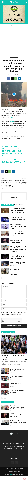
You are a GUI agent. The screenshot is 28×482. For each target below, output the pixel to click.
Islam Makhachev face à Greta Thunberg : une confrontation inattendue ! (17, 240)
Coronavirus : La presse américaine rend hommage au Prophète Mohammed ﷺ (17, 407)
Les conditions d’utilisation (13, 470)
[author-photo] (14, 195)
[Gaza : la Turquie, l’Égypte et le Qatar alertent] (5, 392)
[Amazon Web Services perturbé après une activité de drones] (5, 219)
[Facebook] (8, 78)
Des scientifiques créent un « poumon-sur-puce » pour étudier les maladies (18, 256)
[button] (26, 2)
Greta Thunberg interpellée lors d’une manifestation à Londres (17, 263)
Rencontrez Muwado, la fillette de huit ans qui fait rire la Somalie (21, 182)
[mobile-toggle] (2, 2)
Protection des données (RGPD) (14, 471)
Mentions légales (9, 468)
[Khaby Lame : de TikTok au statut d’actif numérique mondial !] (5, 233)
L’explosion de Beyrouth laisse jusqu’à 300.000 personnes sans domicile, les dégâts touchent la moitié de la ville (7, 184)
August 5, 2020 (19, 162)
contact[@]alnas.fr (18, 453)
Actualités (8, 25)
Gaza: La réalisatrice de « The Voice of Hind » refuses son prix (18, 226)
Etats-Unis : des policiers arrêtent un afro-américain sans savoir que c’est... (18, 415)
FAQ (4, 468)
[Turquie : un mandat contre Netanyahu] (5, 371)
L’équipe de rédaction (19, 468)
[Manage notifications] (24, 479)
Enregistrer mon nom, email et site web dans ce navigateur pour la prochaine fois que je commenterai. (13, 314)
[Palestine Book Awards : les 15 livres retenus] (5, 385)
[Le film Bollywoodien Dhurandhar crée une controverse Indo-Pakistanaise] (5, 271)
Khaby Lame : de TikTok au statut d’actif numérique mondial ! (17, 233)
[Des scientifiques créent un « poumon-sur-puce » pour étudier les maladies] (5, 256)
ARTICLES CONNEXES (7, 204)
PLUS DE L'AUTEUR (18, 204)
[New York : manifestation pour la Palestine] (14, 344)
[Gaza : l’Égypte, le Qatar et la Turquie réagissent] (5, 378)
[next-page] (5, 278)
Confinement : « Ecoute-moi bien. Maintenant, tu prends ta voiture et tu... (18, 422)
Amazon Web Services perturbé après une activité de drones (17, 219)
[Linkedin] (19, 78)
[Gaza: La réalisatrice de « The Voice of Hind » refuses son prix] (5, 226)
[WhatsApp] (15, 78)
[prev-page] (2, 278)
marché (12, 121)
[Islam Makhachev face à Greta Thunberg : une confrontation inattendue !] (5, 240)
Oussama (10, 74)
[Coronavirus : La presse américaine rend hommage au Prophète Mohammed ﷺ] (5, 407)
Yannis (2, 359)
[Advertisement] (14, 41)
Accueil (2, 25)
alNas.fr (10, 474)
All (19, 402)
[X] (12, 78)
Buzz (12, 25)
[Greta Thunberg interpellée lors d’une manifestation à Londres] (5, 263)
